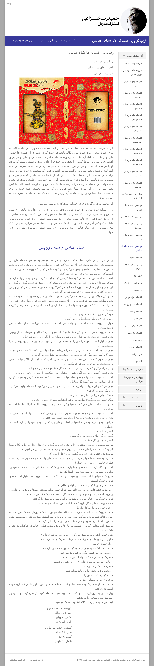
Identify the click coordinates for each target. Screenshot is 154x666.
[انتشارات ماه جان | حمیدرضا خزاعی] (114, 20)
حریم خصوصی (36, 659)
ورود (9, 3)
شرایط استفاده (17, 659)
